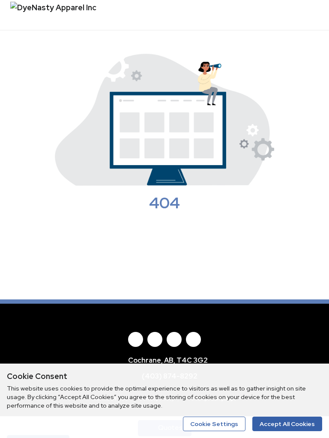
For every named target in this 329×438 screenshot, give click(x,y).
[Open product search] (303, 15)
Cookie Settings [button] (214, 424)
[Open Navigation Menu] (320, 15)
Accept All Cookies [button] (287, 424)
